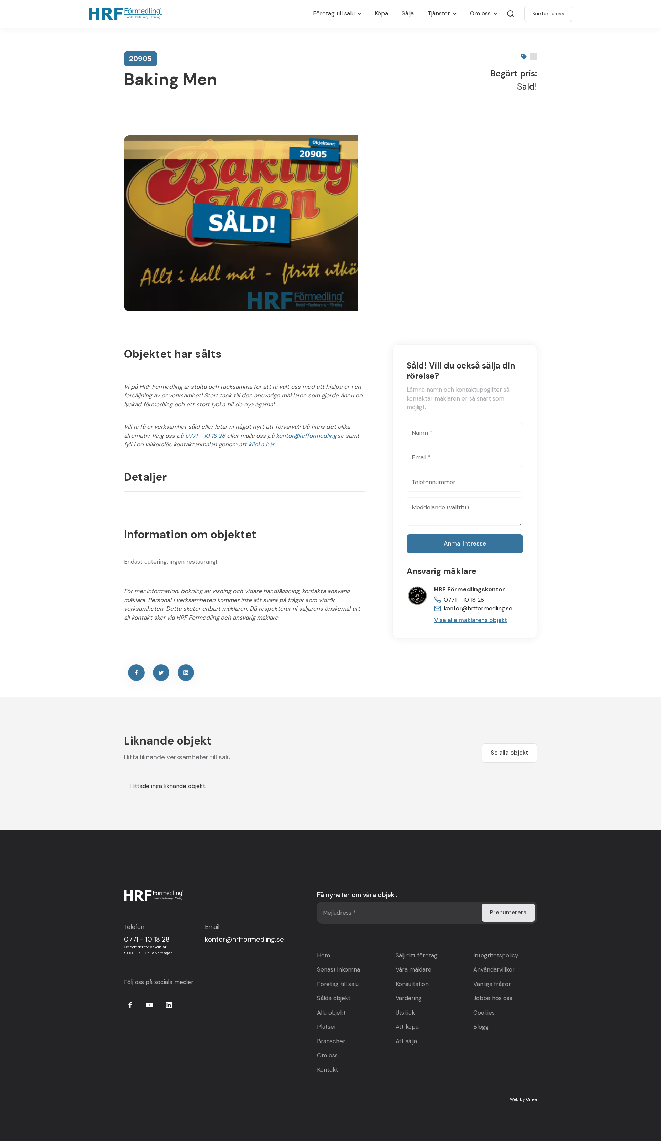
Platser (326, 1026)
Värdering (409, 998)
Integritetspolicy (495, 955)
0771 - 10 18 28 (205, 435)
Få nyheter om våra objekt (357, 895)
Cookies (484, 1012)
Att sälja (406, 1041)
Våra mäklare (413, 969)
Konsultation (412, 984)
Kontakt (327, 1069)
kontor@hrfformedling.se (310, 435)
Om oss (327, 1055)
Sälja (408, 13)
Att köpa (407, 1026)
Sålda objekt (333, 998)
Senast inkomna (338, 969)
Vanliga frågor (492, 984)
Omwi (531, 1099)
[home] (127, 14)
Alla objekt (331, 1012)
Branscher (331, 1041)
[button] (337, 13)
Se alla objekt (509, 752)
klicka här (261, 444)
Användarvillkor (494, 969)
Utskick (405, 1012)
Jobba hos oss (492, 998)
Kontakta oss (548, 13)
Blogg (481, 1026)
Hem (323, 955)
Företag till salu (338, 984)
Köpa (381, 13)
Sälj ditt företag (417, 955)
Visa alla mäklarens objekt (470, 619)
